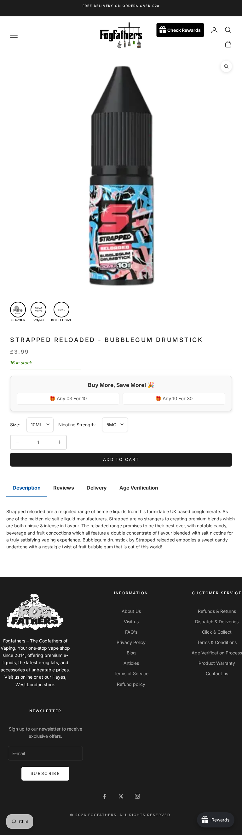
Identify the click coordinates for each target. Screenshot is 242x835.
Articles (131, 663)
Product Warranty (217, 663)
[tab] (26, 488)
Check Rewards (184, 30)
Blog (131, 652)
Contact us (217, 673)
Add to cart (121, 459)
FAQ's (131, 632)
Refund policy (131, 684)
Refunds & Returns (217, 611)
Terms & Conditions (217, 642)
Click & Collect (217, 632)
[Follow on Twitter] (121, 796)
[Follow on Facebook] (104, 796)
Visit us (131, 621)
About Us (131, 611)
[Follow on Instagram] (137, 796)
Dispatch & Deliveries (217, 621)
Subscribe (45, 773)
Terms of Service (131, 673)
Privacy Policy (131, 642)
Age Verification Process (217, 652)
